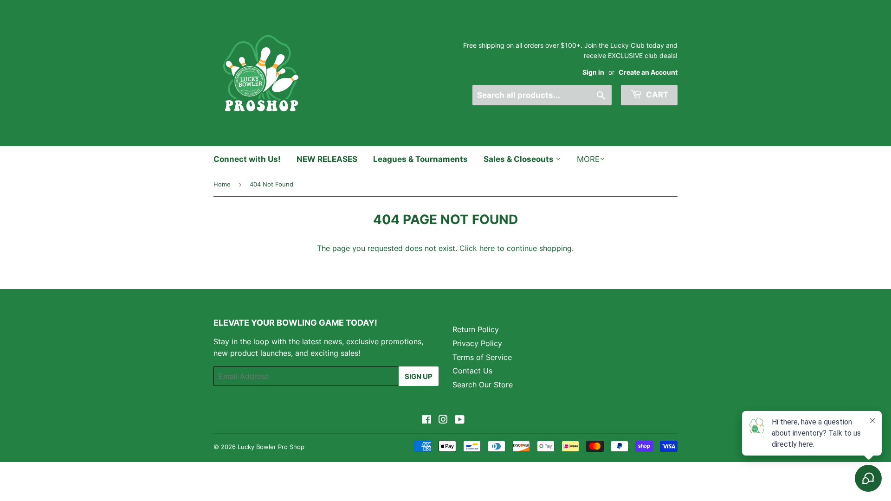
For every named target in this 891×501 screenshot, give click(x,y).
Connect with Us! (247, 159)
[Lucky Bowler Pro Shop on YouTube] (460, 420)
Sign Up (419, 376)
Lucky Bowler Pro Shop (271, 446)
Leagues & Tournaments (420, 159)
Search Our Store (482, 384)
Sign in (593, 72)
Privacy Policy (477, 343)
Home (222, 184)
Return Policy (475, 329)
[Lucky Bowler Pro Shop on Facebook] (427, 420)
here (487, 248)
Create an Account (648, 72)
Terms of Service (482, 357)
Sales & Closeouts (519, 159)
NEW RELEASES (327, 159)
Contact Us (472, 370)
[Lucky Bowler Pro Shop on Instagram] (443, 420)
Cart (656, 94)
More (588, 159)
